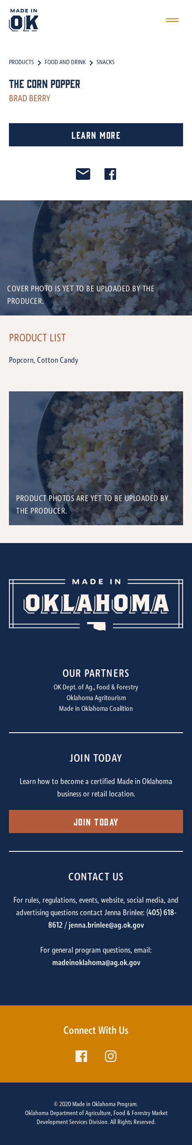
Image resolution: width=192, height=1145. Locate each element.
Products (21, 63)
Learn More (96, 134)
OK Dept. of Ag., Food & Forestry (96, 687)
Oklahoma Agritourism (96, 698)
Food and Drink (65, 63)
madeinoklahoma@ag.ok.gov (96, 963)
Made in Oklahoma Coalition (96, 709)
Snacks (105, 63)
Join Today (96, 821)
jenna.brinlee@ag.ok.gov (106, 926)
